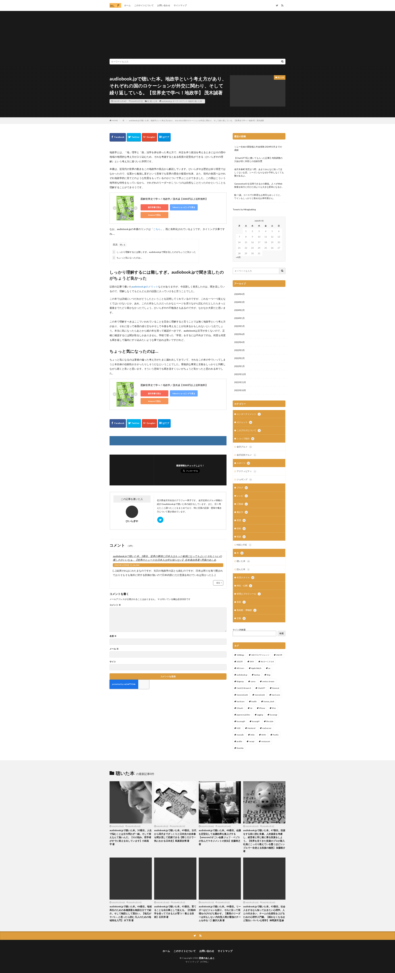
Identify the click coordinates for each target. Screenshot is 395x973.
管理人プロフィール (248, 593)
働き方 (242, 512)
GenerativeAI (242, 695)
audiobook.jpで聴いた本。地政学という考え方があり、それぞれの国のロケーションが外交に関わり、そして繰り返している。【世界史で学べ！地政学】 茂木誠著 (196, 120)
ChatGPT (261, 688)
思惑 (241, 520)
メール (114, 649)
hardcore (240, 701)
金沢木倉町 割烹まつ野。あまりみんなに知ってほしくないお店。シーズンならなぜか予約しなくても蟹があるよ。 (259, 172)
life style (269, 721)
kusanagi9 (241, 721)
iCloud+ (240, 708)
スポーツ (243, 463)
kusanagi (273, 715)
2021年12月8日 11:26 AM (126, 565)
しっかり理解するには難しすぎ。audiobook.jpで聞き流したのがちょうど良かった (154, 252)
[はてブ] (164, 137)
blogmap (240, 681)
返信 (218, 583)
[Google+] (149, 137)
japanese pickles (243, 715)
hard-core (276, 695)
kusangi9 (255, 721)
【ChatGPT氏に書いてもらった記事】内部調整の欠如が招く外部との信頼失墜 (258, 159)
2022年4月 (239, 342)
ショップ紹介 (245, 438)
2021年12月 (240, 374)
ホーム (127, 5)
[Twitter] (134, 137)
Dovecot (275, 688)
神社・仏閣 (244, 585)
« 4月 (238, 257)
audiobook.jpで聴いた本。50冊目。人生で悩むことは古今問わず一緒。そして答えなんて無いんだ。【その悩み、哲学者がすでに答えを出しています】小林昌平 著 (131, 837)
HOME (115, 120)
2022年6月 (239, 334)
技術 (241, 528)
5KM (252, 661)
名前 (113, 636)
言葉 (241, 618)
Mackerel (251, 728)
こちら (157, 229)
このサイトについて (144, 5)
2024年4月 (239, 294)
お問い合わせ (163, 5)
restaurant (265, 741)
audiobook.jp (166, 101)
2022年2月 (239, 358)
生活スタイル (245, 577)
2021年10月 (240, 390)
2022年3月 (239, 350)
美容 (241, 602)
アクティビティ (246, 471)
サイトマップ (180, 5)
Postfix (276, 735)
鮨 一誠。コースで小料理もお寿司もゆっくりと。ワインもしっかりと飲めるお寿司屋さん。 (258, 196)
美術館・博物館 (246, 610)
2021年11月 (240, 382)
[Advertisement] (197, 35)
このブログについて (248, 430)
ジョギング (244, 479)
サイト (113, 662)
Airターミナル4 (267, 661)
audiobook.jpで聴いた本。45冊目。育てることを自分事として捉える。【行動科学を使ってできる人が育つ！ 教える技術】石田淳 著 (175, 911)
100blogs (240, 655)
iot (251, 708)
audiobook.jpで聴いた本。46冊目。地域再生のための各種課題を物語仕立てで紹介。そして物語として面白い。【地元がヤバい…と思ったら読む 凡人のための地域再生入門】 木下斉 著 (131, 913)
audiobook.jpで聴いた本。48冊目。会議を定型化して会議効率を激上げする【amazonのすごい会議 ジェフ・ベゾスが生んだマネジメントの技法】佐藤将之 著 (220, 837)
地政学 (191, 101)
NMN (263, 735)
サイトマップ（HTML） (197, 961)
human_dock (269, 701)
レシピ (242, 495)
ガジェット (244, 422)
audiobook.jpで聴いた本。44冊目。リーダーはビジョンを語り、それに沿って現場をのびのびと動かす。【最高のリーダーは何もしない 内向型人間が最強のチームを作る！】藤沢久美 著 (220, 913)
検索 (281, 633)
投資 (241, 536)
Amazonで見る (154, 215)
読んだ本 (243, 569)
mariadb (240, 735)
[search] (282, 61)
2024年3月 (239, 302)
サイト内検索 (239, 629)
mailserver (266, 728)
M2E (239, 728)
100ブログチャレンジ (260, 655)
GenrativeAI (260, 695)
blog (268, 675)
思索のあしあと (207, 958)
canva (253, 681)
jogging (260, 715)
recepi (251, 741)
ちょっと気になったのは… (127, 257)
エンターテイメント (248, 414)
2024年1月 (239, 318)
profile (239, 741)
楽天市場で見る (154, 207)
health (254, 701)
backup (257, 675)
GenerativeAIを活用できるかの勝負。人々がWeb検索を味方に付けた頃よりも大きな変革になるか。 (259, 185)
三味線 (242, 504)
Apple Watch (256, 668)
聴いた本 (153, 101)
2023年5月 (239, 326)
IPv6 (274, 708)
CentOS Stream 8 (244, 688)
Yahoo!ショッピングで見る (183, 207)
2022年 (240, 661)
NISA (252, 735)
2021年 (279, 655)
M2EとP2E (244, 544)
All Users (240, 668)
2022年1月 (239, 366)
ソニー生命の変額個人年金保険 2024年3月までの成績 (258, 148)
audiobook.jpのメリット (145, 286)
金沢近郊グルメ (246, 455)
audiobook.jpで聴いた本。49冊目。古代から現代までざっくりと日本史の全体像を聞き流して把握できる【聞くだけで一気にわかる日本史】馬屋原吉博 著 (175, 835)
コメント (115, 605)
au (269, 668)
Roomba (240, 748)
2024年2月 (239, 310)
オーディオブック (180, 101)
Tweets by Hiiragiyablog (244, 209)
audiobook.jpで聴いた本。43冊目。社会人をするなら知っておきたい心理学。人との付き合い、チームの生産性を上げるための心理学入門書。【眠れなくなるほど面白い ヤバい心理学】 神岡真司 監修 (264, 913)
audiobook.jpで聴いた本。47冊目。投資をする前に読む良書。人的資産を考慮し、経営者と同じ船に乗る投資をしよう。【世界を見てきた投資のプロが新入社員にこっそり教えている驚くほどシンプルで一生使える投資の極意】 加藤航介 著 (264, 840)
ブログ (242, 487)
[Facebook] (118, 137)
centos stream (268, 681)
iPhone (262, 708)
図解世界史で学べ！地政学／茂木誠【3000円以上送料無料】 (174, 198)
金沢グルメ (244, 446)
